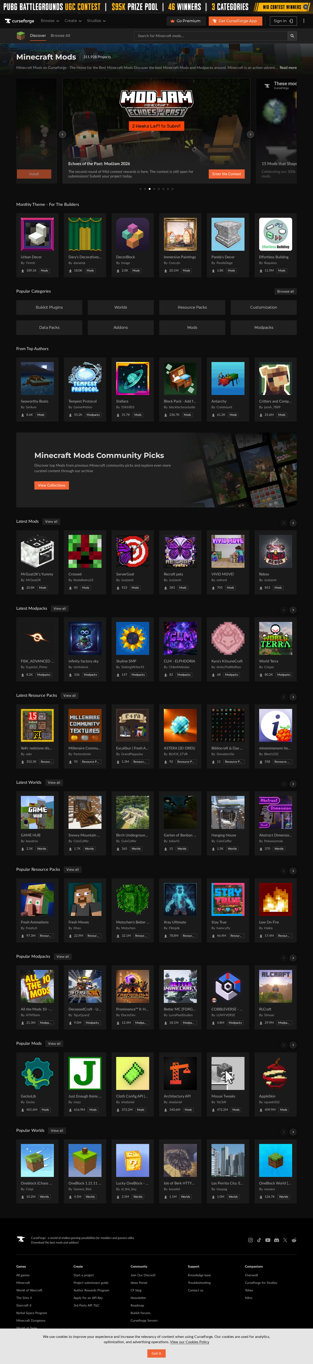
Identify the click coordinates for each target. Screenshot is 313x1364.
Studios (94, 21)
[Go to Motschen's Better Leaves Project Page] (133, 910)
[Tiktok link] (259, 1240)
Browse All (60, 35)
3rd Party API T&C (86, 1305)
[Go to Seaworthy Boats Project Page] (37, 389)
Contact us (195, 1290)
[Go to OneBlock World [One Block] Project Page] (276, 1171)
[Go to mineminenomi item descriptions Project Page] (276, 736)
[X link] (285, 1240)
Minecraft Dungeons (30, 1320)
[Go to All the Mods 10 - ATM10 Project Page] (37, 997)
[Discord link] (276, 1240)
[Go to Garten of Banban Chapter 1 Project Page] (180, 823)
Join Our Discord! (143, 1275)
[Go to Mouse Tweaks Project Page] (228, 1084)
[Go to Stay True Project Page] (228, 910)
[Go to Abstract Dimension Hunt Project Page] (276, 823)
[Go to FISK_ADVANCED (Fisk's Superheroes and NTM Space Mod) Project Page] (37, 649)
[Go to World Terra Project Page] (276, 649)
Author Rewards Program (91, 1290)
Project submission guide (91, 1283)
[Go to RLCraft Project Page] (276, 997)
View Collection (215, 174)
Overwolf (251, 1275)
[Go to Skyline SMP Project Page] (133, 649)
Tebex (249, 1290)
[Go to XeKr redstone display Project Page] (37, 736)
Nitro (248, 1298)
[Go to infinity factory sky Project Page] (85, 649)
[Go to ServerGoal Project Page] (133, 562)
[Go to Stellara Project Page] (133, 389)
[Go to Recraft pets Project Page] (180, 562)
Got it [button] (156, 1353)
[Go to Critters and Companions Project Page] (276, 389)
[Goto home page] (20, 21)
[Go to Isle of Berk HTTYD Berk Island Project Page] (180, 1171)
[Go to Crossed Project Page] (85, 562)
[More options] (303, 21)
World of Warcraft (29, 1290)
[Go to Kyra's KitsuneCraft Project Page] (228, 649)
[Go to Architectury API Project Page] (180, 1084)
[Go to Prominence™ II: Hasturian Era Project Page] (133, 997)
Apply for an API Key (88, 1298)
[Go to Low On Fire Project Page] (276, 910)
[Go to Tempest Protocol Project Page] (85, 389)
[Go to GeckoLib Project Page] (37, 1084)
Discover (38, 35)
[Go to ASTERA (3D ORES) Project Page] (180, 736)
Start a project (84, 1275)
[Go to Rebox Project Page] (276, 562)
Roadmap (137, 1305)
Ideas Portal (139, 1283)
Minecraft (23, 1283)
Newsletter (138, 1298)
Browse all (285, 291)
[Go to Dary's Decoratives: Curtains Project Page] (85, 245)
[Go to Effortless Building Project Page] (276, 245)
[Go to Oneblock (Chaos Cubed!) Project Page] (37, 1171)
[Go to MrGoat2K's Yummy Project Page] (37, 562)
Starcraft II (23, 1305)
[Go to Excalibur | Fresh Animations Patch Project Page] (133, 736)
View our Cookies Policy (189, 1342)
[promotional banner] (156, 7)
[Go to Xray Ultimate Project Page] (180, 910)
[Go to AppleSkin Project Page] (276, 1084)
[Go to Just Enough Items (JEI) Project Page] (85, 1084)
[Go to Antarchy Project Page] (228, 389)
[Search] (292, 36)
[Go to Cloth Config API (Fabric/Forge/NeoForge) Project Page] (133, 1084)
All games (23, 1275)
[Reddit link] (294, 1240)
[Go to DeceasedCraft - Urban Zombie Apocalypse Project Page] (85, 997)
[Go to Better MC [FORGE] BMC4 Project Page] (180, 997)
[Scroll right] (293, 523)
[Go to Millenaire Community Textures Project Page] (85, 736)
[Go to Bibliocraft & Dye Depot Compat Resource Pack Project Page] (228, 736)
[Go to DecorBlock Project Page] (133, 245)
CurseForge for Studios (261, 1283)
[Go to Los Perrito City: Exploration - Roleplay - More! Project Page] (228, 1171)
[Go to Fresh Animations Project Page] (37, 910)
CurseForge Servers (144, 1320)
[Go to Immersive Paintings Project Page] (180, 245)
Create (71, 21)
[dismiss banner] (305, 7)
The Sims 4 (24, 1298)
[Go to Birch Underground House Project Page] (133, 823)
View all (51, 522)
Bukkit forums (141, 1313)
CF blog (136, 1290)
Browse (48, 21)
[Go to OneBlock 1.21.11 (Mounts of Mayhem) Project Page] (85, 1171)
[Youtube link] (268, 1240)
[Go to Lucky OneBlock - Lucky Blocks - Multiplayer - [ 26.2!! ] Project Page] (133, 1171)
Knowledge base (199, 1275)
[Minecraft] (20, 36)
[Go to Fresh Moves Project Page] (85, 910)
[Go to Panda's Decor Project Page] (228, 245)
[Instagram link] (250, 1240)
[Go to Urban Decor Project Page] (37, 245)
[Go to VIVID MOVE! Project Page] (228, 562)
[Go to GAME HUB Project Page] (37, 823)
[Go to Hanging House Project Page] (228, 823)
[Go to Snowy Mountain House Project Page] (85, 823)
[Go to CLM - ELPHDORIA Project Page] (180, 649)
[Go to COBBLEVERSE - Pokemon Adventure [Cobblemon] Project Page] (228, 997)
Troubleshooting (199, 1283)
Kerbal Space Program (31, 1313)
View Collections (51, 485)
